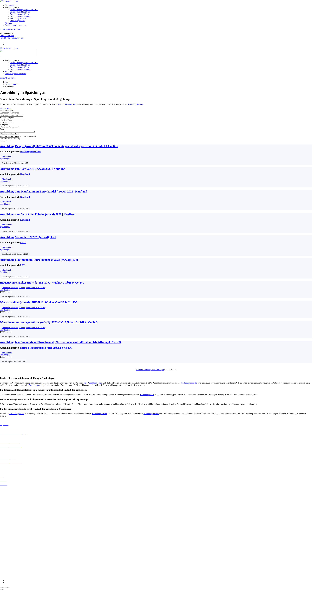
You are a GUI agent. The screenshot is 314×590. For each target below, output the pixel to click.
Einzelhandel (7, 156)
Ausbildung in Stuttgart (9, 528)
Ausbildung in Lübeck (8, 517)
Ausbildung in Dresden (9, 495)
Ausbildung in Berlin (8, 489)
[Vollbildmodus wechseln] (3, 587)
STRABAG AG (6, 570)
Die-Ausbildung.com (14, 576)
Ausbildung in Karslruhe (9, 511)
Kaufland (25, 174)
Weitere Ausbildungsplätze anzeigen (150, 370)
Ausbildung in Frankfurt (9, 502)
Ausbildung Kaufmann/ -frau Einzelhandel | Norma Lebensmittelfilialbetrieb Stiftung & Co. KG (60, 342)
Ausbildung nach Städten (19, 14)
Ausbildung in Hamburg (9, 504)
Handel (22, 288)
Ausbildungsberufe (17, 21)
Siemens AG (5, 567)
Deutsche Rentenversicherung (11, 548)
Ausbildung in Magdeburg (10, 519)
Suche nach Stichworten (9, 113)
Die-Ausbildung (11, 5)
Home (7, 82)
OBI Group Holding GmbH (11, 563)
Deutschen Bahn (6, 539)
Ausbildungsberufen (135, 104)
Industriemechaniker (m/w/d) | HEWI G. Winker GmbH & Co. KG (42, 282)
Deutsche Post (5, 541)
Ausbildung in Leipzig (8, 515)
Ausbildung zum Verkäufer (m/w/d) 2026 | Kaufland (32, 168)
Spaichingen (5, 158)
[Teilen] (6, 587)
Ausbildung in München (9, 524)
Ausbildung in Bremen (9, 491)
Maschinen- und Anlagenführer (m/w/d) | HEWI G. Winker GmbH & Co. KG (49, 322)
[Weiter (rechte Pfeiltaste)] (3, 589)
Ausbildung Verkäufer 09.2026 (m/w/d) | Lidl (28, 237)
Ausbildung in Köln (7, 513)
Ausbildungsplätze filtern (9, 134)
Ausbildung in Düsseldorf (10, 498)
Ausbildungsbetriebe (18, 18)
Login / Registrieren (7, 78)
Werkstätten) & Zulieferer (35, 288)
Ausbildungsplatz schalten (10, 29)
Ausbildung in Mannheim (10, 522)
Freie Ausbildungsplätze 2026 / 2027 (24, 10)
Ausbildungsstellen (147, 395)
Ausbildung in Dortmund (10, 493)
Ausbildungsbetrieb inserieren (11, 467)
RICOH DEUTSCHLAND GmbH (14, 565)
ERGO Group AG (7, 550)
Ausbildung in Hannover (9, 506)
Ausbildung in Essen (8, 500)
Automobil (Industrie (10, 288)
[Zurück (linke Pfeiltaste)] (1, 589)
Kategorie (4, 125)
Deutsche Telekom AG (9, 543)
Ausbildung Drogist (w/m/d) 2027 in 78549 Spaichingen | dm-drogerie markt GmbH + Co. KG (59, 146)
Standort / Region (7, 118)
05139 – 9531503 (7, 36)
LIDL (23, 242)
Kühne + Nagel (6, 559)
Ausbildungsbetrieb (36, 385)
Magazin (8, 23)
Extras (2, 129)
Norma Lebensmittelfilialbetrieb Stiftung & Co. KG (46, 347)
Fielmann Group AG (8, 554)
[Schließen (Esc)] (8, 587)
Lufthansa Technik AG (9, 561)
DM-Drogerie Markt (30, 151)
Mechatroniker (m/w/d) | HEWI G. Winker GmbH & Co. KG (38, 302)
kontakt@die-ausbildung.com (11, 38)
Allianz (3, 532)
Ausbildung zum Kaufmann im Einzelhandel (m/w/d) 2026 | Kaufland (43, 191)
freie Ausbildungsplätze (67, 104)
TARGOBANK (6, 572)
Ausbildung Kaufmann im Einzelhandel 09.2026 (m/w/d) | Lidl (39, 259)
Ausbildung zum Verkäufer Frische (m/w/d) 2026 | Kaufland (37, 214)
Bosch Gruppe (5, 535)
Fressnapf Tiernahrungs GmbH (12, 556)
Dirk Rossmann (6, 546)
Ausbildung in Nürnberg (9, 526)
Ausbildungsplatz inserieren (15, 25)
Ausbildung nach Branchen (20, 16)
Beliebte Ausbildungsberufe (20, 12)
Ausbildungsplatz (11, 84)
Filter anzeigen (5, 108)
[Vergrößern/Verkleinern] (1, 587)
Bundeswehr (5, 537)
